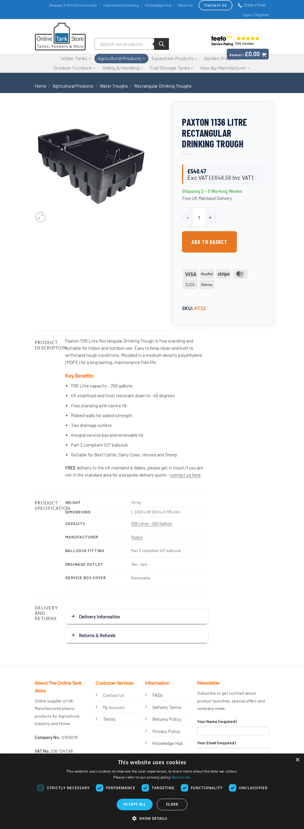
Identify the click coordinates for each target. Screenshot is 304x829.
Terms (109, 719)
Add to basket (209, 242)
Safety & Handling (120, 68)
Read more (181, 777)
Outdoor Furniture (73, 68)
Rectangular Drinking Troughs (162, 86)
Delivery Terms (166, 707)
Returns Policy (166, 719)
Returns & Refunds (97, 635)
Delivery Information (99, 616)
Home (40, 86)
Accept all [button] (135, 804)
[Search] (161, 44)
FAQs (157, 695)
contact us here (185, 474)
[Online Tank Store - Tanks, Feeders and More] (60, 36)
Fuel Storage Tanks (169, 68)
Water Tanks (74, 58)
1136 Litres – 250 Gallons (151, 523)
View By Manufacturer (223, 68)
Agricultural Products (119, 58)
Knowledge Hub (158, 5)
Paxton (137, 537)
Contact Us (113, 695)
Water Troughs (114, 86)
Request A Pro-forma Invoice (73, 5)
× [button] (297, 760)
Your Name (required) (217, 721)
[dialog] (152, 791)
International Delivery (121, 5)
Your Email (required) (216, 742)
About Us (185, 5)
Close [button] (172, 804)
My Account (114, 707)
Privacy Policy (166, 731)
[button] (255, 14)
